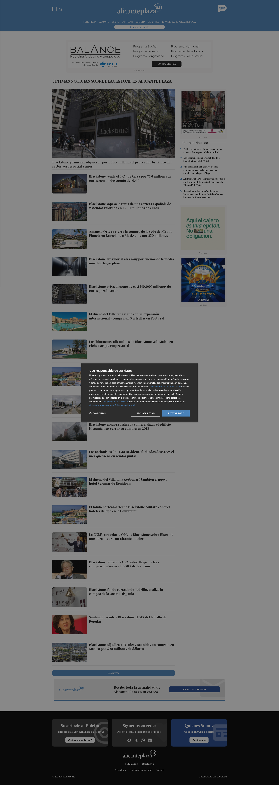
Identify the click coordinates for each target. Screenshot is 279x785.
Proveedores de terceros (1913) (165, 386)
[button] (97, 413)
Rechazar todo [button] (146, 413)
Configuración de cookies (101, 405)
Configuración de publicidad (115, 401)
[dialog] (139, 392)
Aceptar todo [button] (176, 413)
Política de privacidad (125, 405)
